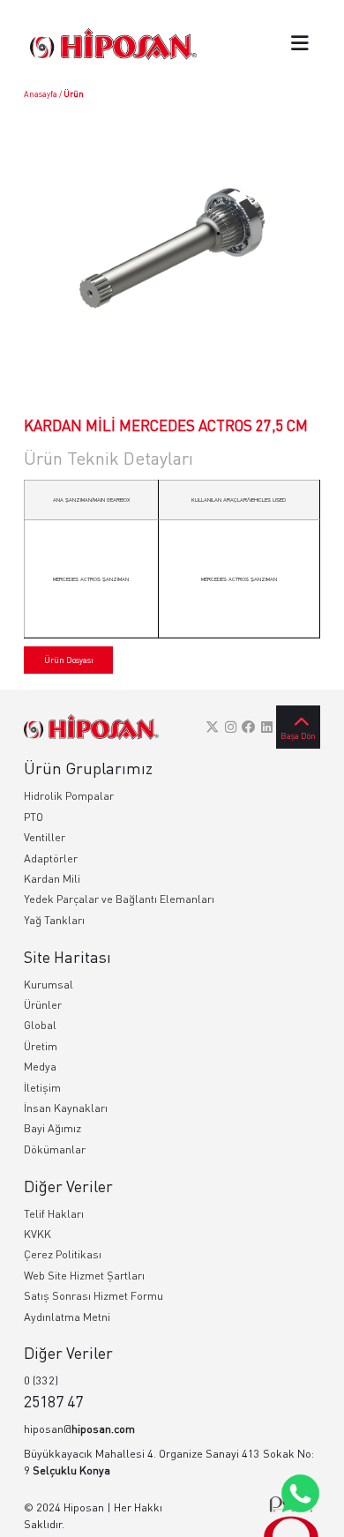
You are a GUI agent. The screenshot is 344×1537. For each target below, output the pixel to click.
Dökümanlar (55, 1149)
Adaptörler (51, 858)
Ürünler (43, 1004)
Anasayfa (40, 94)
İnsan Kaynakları (66, 1108)
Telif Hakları (54, 1213)
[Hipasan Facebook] (248, 726)
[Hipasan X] (212, 726)
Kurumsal (48, 984)
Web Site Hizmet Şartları (84, 1275)
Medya (40, 1066)
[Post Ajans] (291, 1516)
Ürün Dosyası (68, 660)
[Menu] (300, 44)
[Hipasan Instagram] (230, 726)
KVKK (37, 1234)
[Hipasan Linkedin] (267, 726)
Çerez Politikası (62, 1254)
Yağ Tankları (54, 920)
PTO (33, 817)
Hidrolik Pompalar (69, 795)
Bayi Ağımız (52, 1128)
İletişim (42, 1087)
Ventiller (44, 837)
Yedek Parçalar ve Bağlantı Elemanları (119, 899)
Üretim (40, 1046)
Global (40, 1025)
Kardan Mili (52, 878)
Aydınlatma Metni (67, 1317)
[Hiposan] (91, 727)
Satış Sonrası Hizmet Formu (93, 1295)
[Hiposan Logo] (113, 44)
